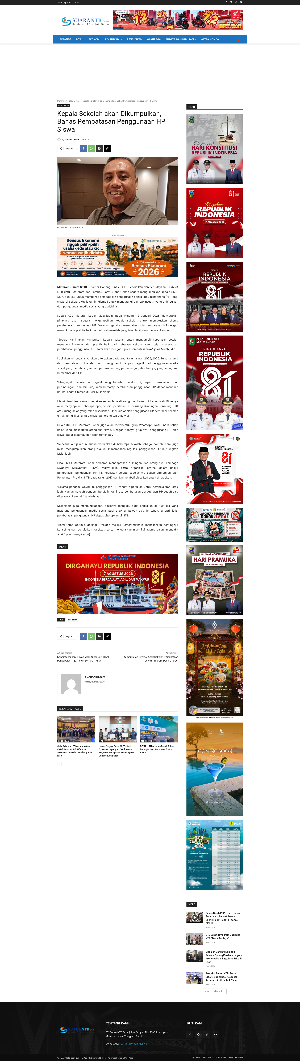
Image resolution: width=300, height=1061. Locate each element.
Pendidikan (72, 619)
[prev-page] (59, 764)
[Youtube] (241, 3)
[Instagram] (231, 3)
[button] (238, 39)
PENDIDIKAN (74, 100)
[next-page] (65, 764)
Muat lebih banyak (213, 991)
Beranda (61, 100)
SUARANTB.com (72, 139)
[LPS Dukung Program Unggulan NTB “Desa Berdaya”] (194, 939)
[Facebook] (226, 3)
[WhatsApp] (91, 148)
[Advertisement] (150, 69)
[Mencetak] (99, 148)
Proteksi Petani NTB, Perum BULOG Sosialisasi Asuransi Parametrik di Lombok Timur (222, 977)
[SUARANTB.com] (59, 139)
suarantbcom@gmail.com (134, 1043)
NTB (101, 741)
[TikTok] (236, 3)
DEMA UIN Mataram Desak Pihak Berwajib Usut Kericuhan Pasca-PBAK (157, 749)
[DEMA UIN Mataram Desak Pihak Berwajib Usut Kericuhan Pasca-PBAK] (159, 729)
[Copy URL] (107, 148)
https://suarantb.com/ (95, 682)
